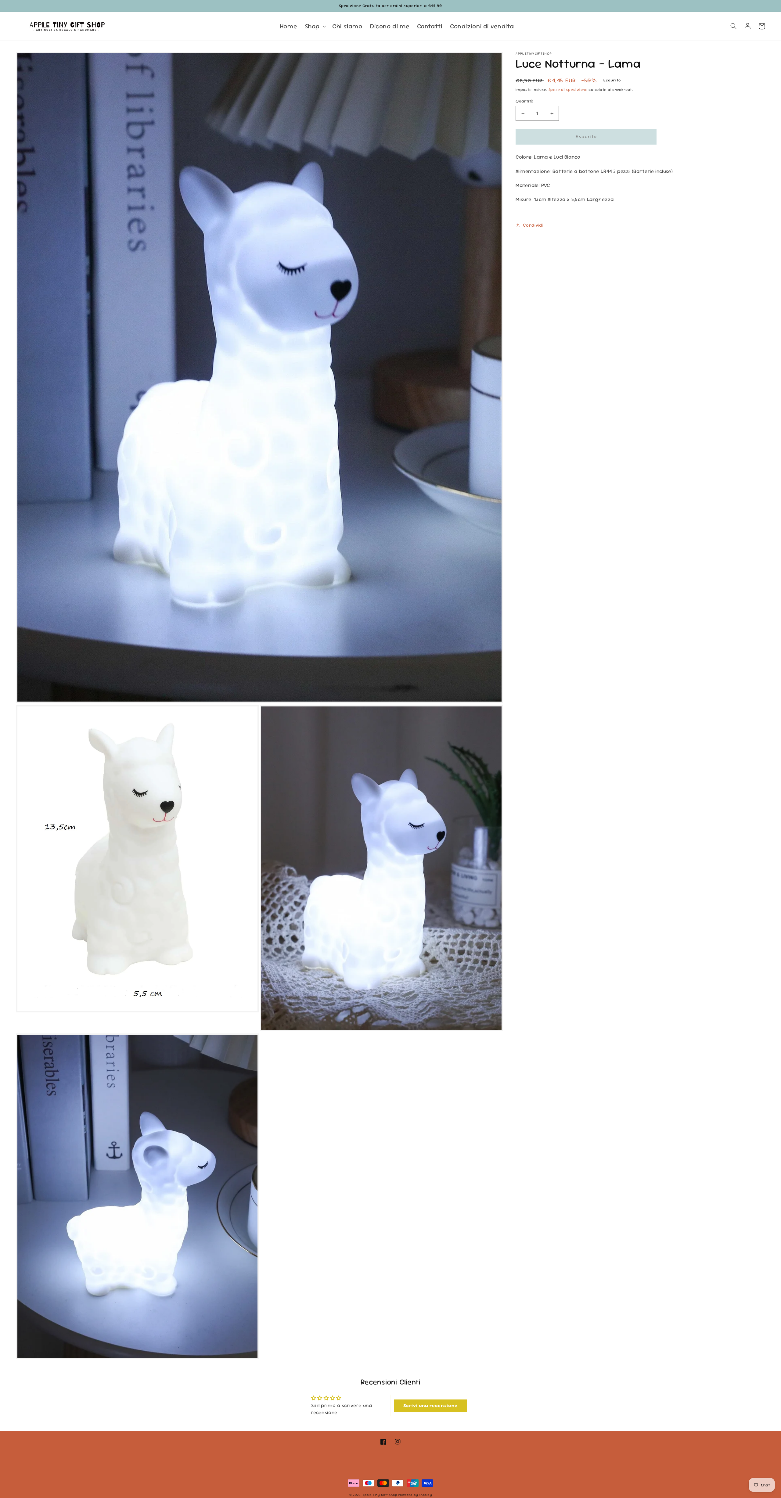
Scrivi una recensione (430, 1405)
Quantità (524, 101)
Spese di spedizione (568, 89)
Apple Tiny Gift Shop (380, 1495)
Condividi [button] (533, 225)
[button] (314, 26)
